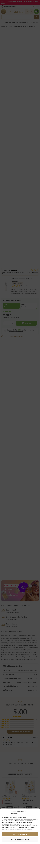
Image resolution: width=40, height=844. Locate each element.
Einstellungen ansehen (20, 839)
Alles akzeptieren (20, 834)
